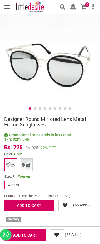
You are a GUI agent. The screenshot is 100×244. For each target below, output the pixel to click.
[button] (30, 108)
